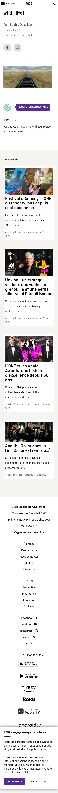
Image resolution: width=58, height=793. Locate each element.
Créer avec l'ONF (29, 526)
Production (29, 587)
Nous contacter (29, 556)
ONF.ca (29, 580)
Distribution (29, 593)
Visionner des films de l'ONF (29, 513)
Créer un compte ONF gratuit (29, 506)
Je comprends (14, 782)
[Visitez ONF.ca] (34, 3)
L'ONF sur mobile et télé (29, 655)
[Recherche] (55, 4)
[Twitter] (17, 47)
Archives (29, 606)
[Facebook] (7, 47)
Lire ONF (10, 3)
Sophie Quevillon (21, 24)
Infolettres (29, 569)
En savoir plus (38, 782)
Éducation (29, 600)
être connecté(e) (27, 126)
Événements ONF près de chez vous (29, 519)
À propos (29, 543)
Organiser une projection (29, 532)
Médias (29, 563)
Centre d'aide (29, 550)
